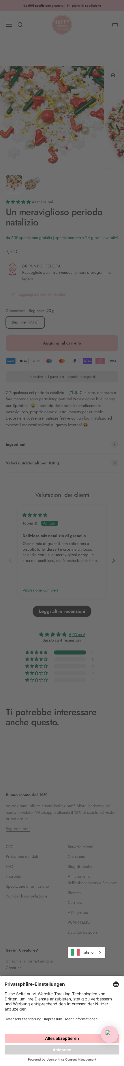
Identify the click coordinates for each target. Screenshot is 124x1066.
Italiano (87, 952)
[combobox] (86, 952)
